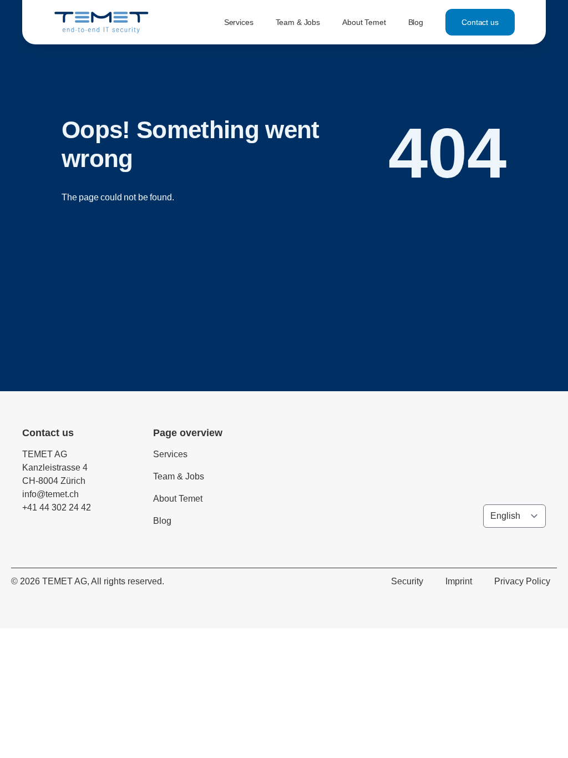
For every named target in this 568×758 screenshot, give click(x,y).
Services (238, 22)
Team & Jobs (298, 22)
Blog (415, 22)
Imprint (458, 581)
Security (407, 581)
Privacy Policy (522, 581)
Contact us (480, 22)
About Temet (364, 22)
